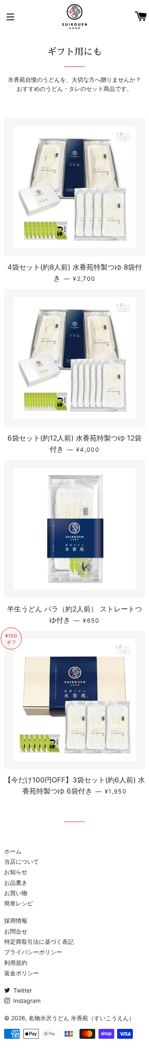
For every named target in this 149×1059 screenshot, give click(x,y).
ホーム (13, 851)
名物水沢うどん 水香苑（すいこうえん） (82, 1017)
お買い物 (15, 892)
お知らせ (15, 871)
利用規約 (15, 962)
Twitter (22, 990)
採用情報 (15, 920)
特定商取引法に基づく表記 (39, 941)
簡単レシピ (18, 903)
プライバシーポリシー (33, 951)
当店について (21, 861)
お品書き (15, 882)
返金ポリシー (21, 972)
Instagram (26, 1000)
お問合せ (15, 931)
